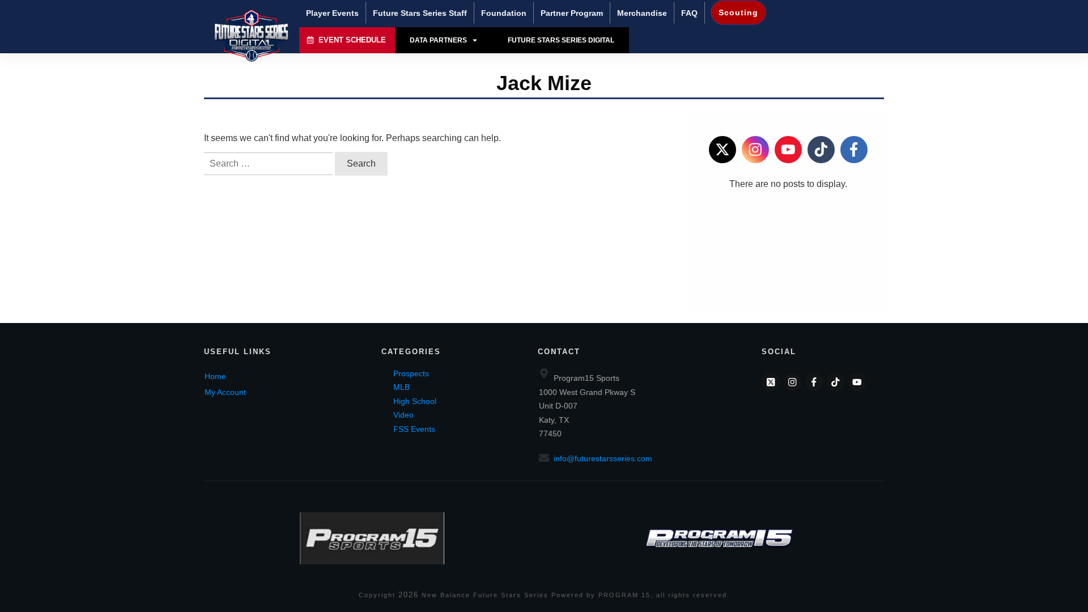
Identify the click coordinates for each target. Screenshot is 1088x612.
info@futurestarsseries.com (603, 458)
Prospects (411, 373)
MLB (401, 387)
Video (403, 414)
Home (215, 376)
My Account (225, 392)
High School (414, 401)
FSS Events (414, 429)
